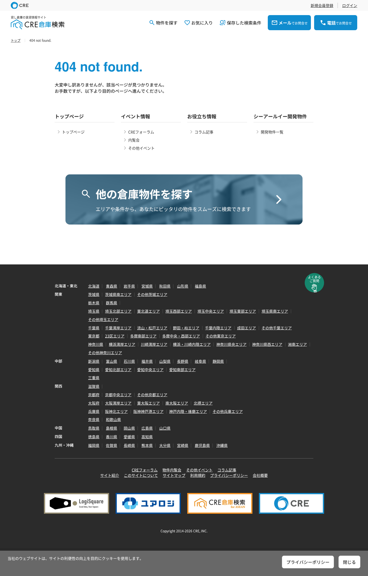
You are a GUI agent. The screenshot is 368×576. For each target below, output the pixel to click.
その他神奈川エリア (105, 352)
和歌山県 (113, 419)
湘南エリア (297, 344)
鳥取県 (93, 428)
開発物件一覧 (272, 131)
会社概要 (260, 475)
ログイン (349, 5)
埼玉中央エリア (210, 311)
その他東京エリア (221, 336)
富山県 (111, 361)
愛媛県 (129, 436)
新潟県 (93, 361)
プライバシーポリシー (229, 475)
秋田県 (165, 286)
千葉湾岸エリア (118, 327)
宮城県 (147, 286)
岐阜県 (200, 361)
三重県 (93, 377)
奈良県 (93, 419)
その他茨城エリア (152, 294)
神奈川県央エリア (231, 344)
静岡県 (218, 361)
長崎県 (129, 445)
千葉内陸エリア (218, 327)
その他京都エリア (152, 394)
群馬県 (111, 302)
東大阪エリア (148, 403)
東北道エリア (148, 311)
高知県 (147, 436)
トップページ (73, 131)
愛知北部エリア (118, 369)
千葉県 (93, 327)
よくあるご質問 (314, 279)
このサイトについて (141, 475)
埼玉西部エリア (178, 311)
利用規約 (197, 475)
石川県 (129, 361)
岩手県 (129, 286)
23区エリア (114, 336)
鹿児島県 (202, 445)
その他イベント (141, 148)
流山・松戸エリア (152, 327)
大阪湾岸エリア (118, 403)
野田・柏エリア (186, 327)
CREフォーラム (141, 131)
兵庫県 (93, 411)
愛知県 (93, 369)
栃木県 (93, 302)
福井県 (147, 361)
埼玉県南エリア (275, 311)
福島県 (200, 286)
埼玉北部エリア (118, 311)
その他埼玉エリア (103, 319)
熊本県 (147, 445)
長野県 (182, 361)
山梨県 (165, 361)
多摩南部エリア (143, 336)
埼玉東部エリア (243, 311)
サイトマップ (174, 475)
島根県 (111, 428)
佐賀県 (111, 445)
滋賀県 (93, 386)
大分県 (165, 445)
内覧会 (134, 140)
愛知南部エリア (182, 369)
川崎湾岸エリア (154, 344)
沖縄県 (222, 445)
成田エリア (246, 327)
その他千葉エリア (277, 327)
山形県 (182, 286)
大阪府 (93, 403)
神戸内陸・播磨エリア (188, 411)
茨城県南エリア (118, 294)
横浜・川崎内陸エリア (192, 344)
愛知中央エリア (150, 369)
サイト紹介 (109, 475)
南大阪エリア (176, 403)
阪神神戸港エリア (148, 411)
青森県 (111, 286)
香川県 (111, 436)
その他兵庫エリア (228, 411)
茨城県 (93, 294)
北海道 (93, 286)
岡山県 (129, 428)
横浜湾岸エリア (122, 344)
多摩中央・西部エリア (181, 336)
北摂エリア (203, 403)
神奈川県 (95, 344)
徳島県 (93, 436)
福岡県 (93, 445)
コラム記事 (204, 131)
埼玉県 (93, 311)
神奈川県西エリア (267, 344)
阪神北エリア (116, 411)
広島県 (147, 428)
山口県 (165, 428)
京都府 (93, 394)
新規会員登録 (322, 5)
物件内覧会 (171, 469)
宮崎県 (182, 445)
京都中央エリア (118, 394)
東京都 (93, 336)
